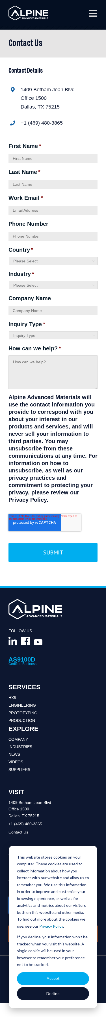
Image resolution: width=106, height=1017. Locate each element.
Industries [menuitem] (20, 746)
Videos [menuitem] (15, 762)
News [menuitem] (14, 754)
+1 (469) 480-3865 (25, 824)
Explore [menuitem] (23, 728)
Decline (53, 993)
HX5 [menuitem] (12, 697)
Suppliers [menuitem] (19, 769)
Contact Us (18, 832)
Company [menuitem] (18, 739)
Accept (53, 978)
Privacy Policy (51, 926)
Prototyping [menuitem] (22, 713)
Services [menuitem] (24, 687)
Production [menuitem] (21, 720)
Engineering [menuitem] (22, 705)
